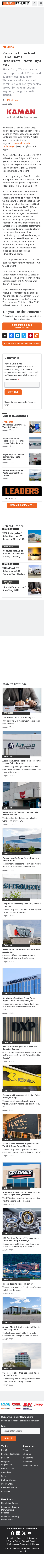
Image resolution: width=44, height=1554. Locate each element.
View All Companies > (22, 505)
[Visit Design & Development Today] (5, 1404)
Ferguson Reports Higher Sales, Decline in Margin (21, 905)
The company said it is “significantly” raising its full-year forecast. (21, 1288)
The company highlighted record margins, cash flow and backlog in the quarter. (20, 1245)
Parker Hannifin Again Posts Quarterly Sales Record (12, 473)
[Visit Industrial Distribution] (5, 1408)
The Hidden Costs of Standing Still (14, 589)
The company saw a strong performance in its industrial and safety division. (21, 1380)
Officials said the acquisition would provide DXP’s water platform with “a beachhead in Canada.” (21, 1055)
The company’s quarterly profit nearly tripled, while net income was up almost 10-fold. (21, 1104)
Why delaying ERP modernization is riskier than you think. (21, 722)
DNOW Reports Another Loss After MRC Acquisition (21, 950)
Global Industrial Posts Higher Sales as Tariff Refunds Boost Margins (20, 1145)
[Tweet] (24, 335)
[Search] (34, 3)
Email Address (12, 380)
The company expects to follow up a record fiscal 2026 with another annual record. (21, 865)
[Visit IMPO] (38, 1404)
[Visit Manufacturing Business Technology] (27, 1408)
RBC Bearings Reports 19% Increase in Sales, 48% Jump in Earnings (20, 1239)
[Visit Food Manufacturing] (16, 1404)
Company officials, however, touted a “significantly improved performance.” (18, 956)
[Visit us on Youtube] (29, 1533)
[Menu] (40, 3)
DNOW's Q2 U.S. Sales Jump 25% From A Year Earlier (13, 571)
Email (3, 1426)
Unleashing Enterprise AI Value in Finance (14, 426)
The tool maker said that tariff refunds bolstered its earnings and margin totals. (20, 1334)
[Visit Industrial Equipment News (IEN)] (27, 1404)
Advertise (33, 1538)
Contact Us (21, 1538)
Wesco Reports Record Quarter (17, 1284)
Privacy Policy (14, 1541)
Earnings (8, 47)
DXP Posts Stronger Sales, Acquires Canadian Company (19, 1048)
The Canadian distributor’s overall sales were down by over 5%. (19, 819)
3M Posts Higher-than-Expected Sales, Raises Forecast (20, 1374)
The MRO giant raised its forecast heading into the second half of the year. (21, 1199)
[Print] (4, 335)
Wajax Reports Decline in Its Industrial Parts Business (14, 456)
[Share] (11, 335)
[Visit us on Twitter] (24, 1533)
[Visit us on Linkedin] (18, 1533)
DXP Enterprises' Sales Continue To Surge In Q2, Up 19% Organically (13, 536)
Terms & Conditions (30, 1541)
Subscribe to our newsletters (22, 326)
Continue (13, 392)
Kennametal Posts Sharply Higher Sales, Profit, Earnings (21, 1096)
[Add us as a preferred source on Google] (36, 335)
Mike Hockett (13, 100)
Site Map (35, 1544)
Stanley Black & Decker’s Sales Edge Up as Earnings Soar (21, 1328)
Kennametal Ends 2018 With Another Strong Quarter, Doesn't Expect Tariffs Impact (13, 553)
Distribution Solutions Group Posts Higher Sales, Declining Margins (19, 999)
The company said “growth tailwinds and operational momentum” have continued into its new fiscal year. (21, 769)
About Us (11, 1538)
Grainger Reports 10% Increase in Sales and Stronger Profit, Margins (21, 1193)
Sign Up (9, 1438)
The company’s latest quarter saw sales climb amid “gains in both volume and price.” (21, 1150)
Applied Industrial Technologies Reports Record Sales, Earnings (13, 440)
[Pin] (30, 335)
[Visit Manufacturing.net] (16, 1408)
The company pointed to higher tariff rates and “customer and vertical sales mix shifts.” (21, 1007)
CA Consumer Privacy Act (18, 1544)
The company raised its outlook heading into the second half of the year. (21, 910)
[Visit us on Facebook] (12, 1533)
